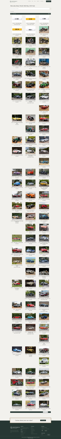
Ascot (32, 427)
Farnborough (33, 430)
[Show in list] (48, 13)
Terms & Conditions (34, 437)
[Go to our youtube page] (14, 434)
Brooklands (32, 429)
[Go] (50, 8)
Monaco (32, 431)
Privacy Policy (38, 437)
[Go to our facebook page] (11, 434)
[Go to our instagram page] (15, 434)
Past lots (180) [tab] (12, 11)
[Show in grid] (50, 13)
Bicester (32, 428)
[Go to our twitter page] (12, 434)
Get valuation (48, 1)
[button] (45, 1)
